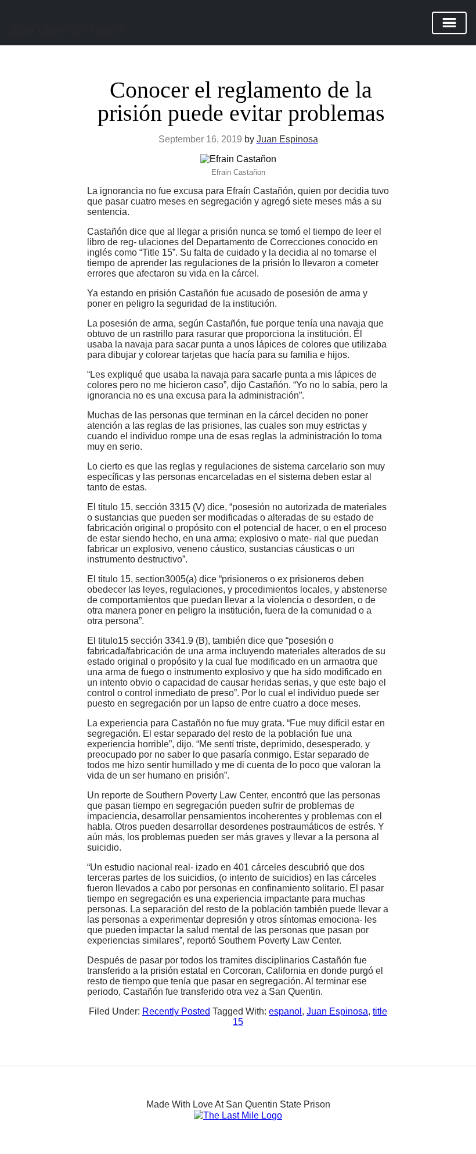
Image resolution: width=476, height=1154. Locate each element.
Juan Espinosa (337, 1011)
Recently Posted (176, 1011)
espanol (285, 1011)
